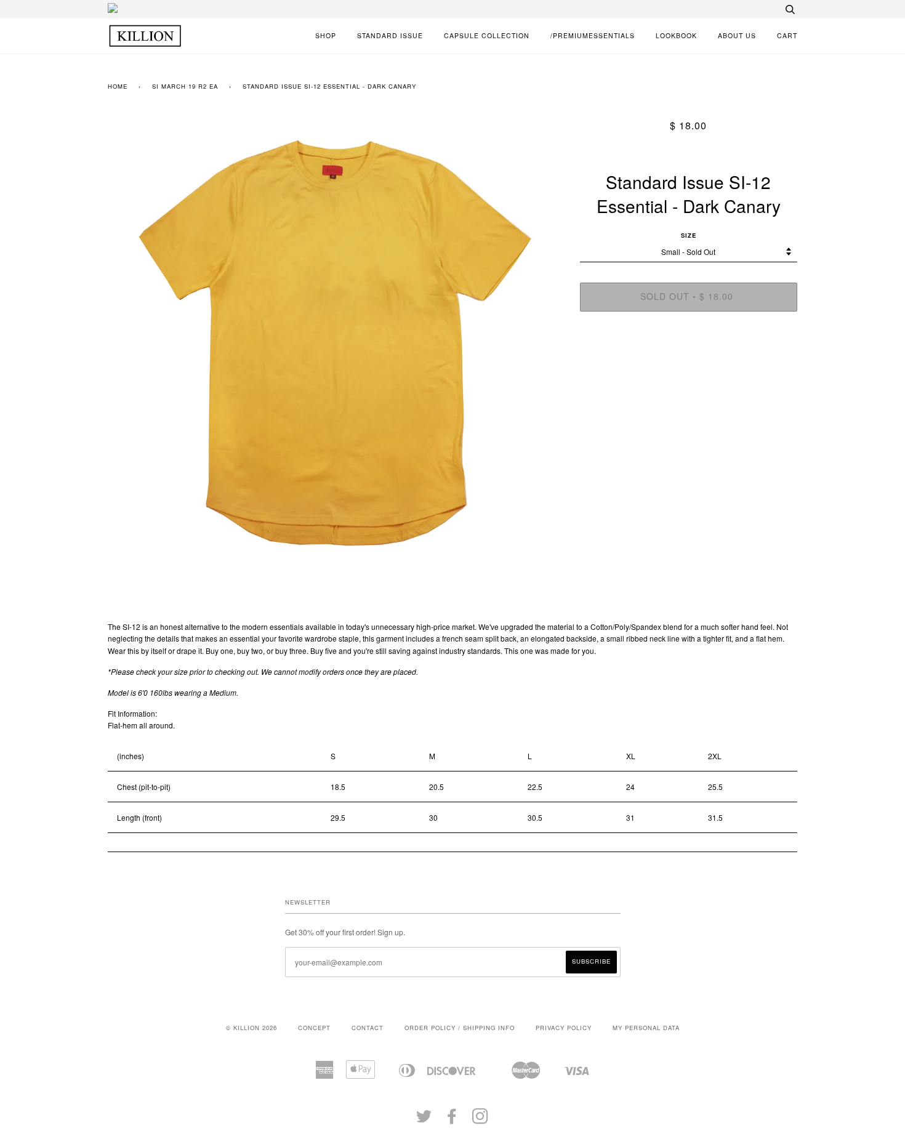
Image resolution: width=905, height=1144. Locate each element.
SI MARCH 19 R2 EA (185, 86)
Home (117, 86)
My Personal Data (646, 1027)
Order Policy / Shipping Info (459, 1027)
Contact (368, 1027)
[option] (334, 340)
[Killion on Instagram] (480, 1120)
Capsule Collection (486, 35)
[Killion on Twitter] (424, 1120)
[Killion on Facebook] (452, 1120)
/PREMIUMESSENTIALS (592, 35)
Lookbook (676, 35)
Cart (787, 35)
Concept (314, 1027)
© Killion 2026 (251, 1027)
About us (737, 35)
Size (688, 235)
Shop (325, 35)
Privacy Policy (564, 1027)
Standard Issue (390, 35)
